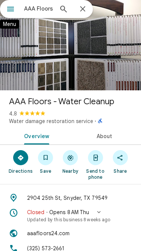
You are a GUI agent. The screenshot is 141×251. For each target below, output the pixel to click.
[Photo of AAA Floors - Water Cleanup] (70, 45)
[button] (70, 215)
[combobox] (38, 8)
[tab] (35, 135)
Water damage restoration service (51, 121)
